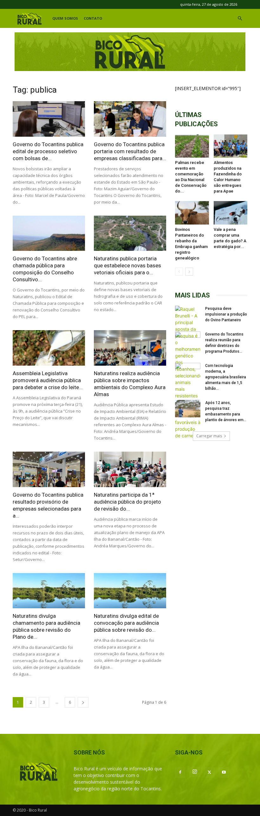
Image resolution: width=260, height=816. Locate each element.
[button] (239, 19)
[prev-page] (179, 272)
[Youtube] (224, 772)
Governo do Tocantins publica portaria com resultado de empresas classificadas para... (130, 151)
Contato (93, 18)
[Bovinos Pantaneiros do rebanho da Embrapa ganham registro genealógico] (192, 212)
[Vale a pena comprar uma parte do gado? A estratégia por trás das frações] (231, 212)
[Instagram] (195, 772)
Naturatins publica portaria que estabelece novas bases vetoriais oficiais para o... (127, 265)
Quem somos (65, 18)
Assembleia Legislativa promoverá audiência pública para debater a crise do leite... (48, 380)
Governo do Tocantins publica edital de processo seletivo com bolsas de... (48, 151)
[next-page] (83, 702)
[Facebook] (180, 772)
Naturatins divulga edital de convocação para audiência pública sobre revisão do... (126, 623)
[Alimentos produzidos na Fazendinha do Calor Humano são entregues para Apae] (231, 146)
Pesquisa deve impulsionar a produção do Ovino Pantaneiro (226, 314)
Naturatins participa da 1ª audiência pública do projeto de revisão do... (127, 502)
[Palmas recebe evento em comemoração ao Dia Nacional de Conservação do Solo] (192, 146)
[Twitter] (209, 772)
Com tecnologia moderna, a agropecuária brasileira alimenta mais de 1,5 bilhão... (225, 377)
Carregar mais (209, 436)
